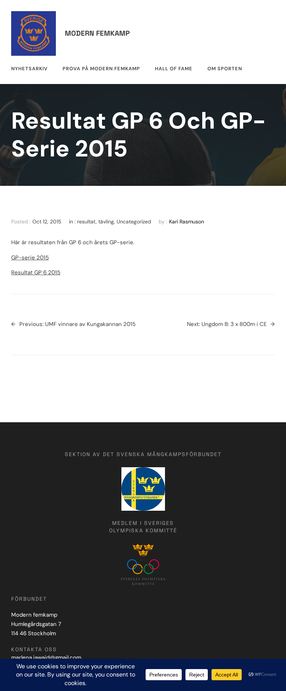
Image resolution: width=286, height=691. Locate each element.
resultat (86, 221)
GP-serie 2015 (30, 257)
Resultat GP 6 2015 (35, 272)
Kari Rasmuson (186, 221)
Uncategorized (134, 221)
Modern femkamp (97, 33)
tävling (106, 221)
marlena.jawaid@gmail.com (46, 657)
